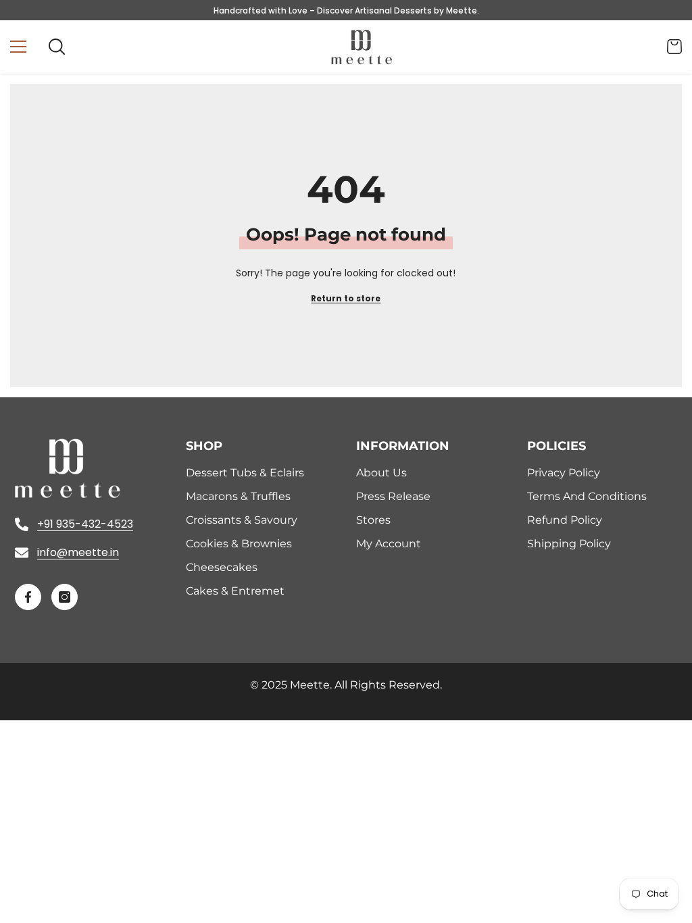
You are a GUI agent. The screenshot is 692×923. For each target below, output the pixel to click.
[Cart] (674, 46)
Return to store (345, 298)
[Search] (57, 47)
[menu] (18, 47)
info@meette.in (78, 552)
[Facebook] (28, 597)
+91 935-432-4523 (85, 524)
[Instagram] (64, 597)
